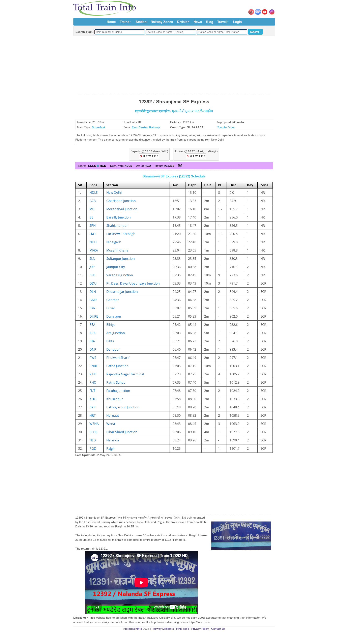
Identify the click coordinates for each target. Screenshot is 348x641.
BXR (92, 308)
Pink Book (182, 628)
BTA (92, 341)
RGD (92, 448)
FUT (92, 390)
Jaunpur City (115, 267)
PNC (92, 382)
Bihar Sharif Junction (121, 432)
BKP (92, 407)
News (198, 21)
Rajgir (110, 448)
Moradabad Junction (121, 209)
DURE (93, 316)
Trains (124, 21)
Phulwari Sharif (117, 357)
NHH (93, 242)
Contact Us (218, 628)
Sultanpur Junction (120, 258)
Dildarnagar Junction (122, 291)
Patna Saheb (115, 382)
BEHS (93, 432)
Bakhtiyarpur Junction (122, 407)
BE (91, 217)
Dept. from (121, 165)
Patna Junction (117, 366)
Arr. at (143, 165)
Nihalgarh (113, 242)
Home (111, 21)
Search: (92, 165)
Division (183, 21)
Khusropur (114, 399)
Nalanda (112, 440)
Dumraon (113, 316)
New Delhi (114, 192)
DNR (92, 349)
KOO (92, 399)
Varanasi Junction (119, 275)
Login (237, 21)
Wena (110, 423)
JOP (92, 267)
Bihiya (110, 324)
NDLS (93, 192)
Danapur (113, 349)
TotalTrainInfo (133, 628)
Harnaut (112, 415)
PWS (92, 357)
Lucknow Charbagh (120, 234)
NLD (92, 440)
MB (91, 209)
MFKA (93, 250)
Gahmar (112, 300)
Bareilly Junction (118, 217)
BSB (92, 275)
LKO (92, 234)
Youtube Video (226, 127)
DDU (93, 283)
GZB (92, 201)
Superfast (98, 127)
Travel (222, 21)
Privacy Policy (200, 628)
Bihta (110, 341)
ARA (92, 333)
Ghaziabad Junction (121, 201)
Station (141, 21)
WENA (94, 423)
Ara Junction (115, 333)
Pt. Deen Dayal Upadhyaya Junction (133, 283)
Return (164, 165)
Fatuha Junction (118, 390)
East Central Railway (146, 127)
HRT (92, 415)
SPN (92, 225)
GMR (93, 300)
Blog (209, 21)
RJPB (92, 374)
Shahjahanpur (117, 225)
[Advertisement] (174, 65)
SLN (92, 258)
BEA (92, 324)
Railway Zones (162, 21)
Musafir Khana (117, 250)
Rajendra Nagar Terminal (125, 374)
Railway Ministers (163, 628)
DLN (92, 291)
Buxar (110, 308)
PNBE (93, 366)
